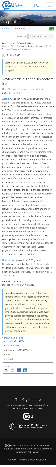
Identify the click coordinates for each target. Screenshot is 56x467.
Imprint (23, 459)
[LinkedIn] (25, 370)
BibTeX (9, 354)
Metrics (48, 36)
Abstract (21, 36)
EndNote (10, 359)
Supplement (12, 350)
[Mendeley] (6, 370)
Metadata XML (13, 345)
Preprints (6, 28)
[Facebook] (19, 370)
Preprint (10, 341)
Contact (12, 459)
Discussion (35, 36)
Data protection (38, 459)
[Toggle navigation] (50, 5)
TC (36, 5)
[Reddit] (12, 370)
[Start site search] (51, 29)
